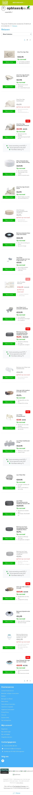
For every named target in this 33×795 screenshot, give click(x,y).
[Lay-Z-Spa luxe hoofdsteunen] (9, 369)
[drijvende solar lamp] (9, 613)
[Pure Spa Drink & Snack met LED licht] (9, 77)
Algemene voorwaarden (7, 710)
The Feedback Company (19, 786)
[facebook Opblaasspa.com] (2, 761)
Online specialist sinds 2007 (17, 148)
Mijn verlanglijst (5, 734)
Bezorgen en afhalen (7, 699)
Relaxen (14, 26)
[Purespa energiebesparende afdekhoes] (9, 212)
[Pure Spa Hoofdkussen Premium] (9, 126)
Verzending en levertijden (8, 704)
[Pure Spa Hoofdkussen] (9, 102)
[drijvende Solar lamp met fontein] (9, 235)
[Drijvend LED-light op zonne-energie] (9, 662)
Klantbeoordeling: (17, 150)
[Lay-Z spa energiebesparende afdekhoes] (9, 553)
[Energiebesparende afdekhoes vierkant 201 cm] (9, 503)
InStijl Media (19, 783)
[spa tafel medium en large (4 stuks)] (9, 392)
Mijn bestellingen (6, 732)
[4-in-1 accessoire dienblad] (9, 309)
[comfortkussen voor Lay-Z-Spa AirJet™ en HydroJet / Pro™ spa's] (9, 260)
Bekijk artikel (9, 62)
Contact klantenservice (7, 691)
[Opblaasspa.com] (5, 2)
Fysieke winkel (5, 718)
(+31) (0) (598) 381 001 (10, 746)
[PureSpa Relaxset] (9, 284)
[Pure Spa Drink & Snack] (9, 189)
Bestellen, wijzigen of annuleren (10, 693)
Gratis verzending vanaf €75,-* (17, 146)
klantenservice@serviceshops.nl (12, 749)
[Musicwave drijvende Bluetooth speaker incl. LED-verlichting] (9, 636)
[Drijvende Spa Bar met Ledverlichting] (9, 163)
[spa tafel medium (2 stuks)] (9, 589)
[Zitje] (9, 477)
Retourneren (4, 701)
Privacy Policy (5, 712)
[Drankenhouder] (9, 417)
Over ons (3, 715)
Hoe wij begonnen (6, 720)
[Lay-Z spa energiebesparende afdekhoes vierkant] (9, 334)
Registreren (4, 729)
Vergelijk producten (6, 737)
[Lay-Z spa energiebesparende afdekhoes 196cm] (9, 529)
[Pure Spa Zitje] (9, 54)
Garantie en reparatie (7, 707)
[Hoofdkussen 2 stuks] (9, 443)
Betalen (3, 696)
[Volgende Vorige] (30, 41)
